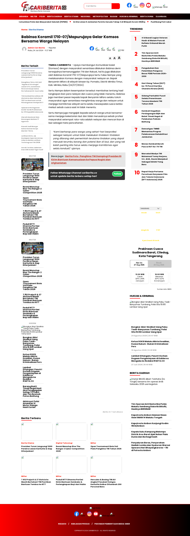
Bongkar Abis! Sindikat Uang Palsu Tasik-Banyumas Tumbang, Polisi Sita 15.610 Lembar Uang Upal (32, 343)
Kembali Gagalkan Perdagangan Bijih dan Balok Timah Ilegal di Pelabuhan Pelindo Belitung (153, 116)
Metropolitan (100, 16)
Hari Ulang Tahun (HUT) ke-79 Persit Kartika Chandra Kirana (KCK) (153, 86)
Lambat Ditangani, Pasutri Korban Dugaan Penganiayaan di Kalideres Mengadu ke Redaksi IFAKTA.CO (32, 374)
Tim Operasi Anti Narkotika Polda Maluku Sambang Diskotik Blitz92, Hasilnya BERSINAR (155, 57)
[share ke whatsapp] (104, 50)
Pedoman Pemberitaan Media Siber (112, 524)
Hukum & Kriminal (128, 16)
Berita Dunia (146, 16)
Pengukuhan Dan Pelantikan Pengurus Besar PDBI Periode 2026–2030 (154, 72)
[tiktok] (166, 7)
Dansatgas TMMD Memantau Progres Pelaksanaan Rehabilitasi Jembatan (155, 132)
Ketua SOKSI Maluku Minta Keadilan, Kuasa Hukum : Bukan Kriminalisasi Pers (32, 358)
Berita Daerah (54, 16)
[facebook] (130, 7)
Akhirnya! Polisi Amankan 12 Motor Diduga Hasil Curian (31, 404)
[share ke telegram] (109, 50)
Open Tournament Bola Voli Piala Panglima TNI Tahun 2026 (32, 202)
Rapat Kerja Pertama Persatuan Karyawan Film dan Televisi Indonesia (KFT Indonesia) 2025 (154, 175)
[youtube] (149, 7)
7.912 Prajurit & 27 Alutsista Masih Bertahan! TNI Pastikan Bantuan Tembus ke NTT (32, 215)
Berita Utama (71, 16)
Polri (42, 16)
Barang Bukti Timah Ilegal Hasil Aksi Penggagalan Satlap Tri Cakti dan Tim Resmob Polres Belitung (32, 391)
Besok (159, 264)
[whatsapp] (157, 7)
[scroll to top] (182, 531)
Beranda (23, 16)
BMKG (169, 289)
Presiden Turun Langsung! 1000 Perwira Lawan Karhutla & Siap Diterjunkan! (31, 177)
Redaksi (62, 524)
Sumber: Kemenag (150, 243)
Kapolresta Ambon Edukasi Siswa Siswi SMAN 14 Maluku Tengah (148, 416)
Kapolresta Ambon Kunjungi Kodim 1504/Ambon (149, 424)
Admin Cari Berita (36, 48)
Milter (33, 16)
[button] (110, 58)
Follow (117, 173)
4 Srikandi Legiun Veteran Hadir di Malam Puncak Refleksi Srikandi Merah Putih (154, 41)
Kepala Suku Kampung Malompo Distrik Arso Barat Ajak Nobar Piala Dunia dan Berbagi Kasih (149, 434)
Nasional (86, 16)
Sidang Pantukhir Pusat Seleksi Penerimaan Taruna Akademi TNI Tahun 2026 (154, 99)
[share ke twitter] (98, 50)
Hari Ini (139, 264)
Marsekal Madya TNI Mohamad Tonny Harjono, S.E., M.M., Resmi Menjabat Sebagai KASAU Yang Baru (155, 159)
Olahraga (161, 16)
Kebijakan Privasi (80, 524)
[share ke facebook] (92, 50)
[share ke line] (115, 50)
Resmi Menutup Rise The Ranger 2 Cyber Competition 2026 (32, 189)
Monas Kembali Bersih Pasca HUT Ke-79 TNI (153, 145)
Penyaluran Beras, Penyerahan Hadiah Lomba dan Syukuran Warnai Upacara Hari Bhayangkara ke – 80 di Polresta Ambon (150, 446)
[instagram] (142, 7)
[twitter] (136, 7)
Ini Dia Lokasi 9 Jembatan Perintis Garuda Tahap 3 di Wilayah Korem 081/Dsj (102, 22)
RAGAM (113, 16)
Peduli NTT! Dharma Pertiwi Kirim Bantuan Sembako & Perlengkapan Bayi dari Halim (31, 229)
